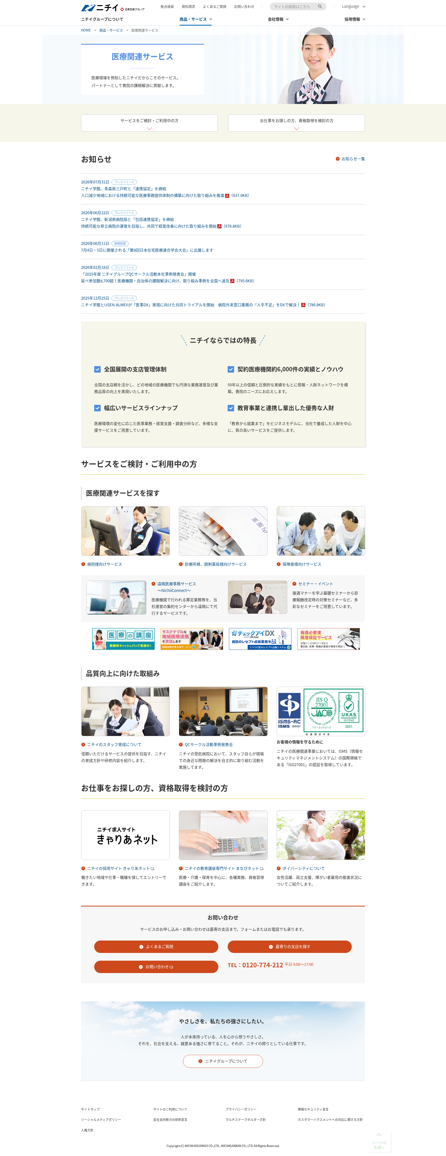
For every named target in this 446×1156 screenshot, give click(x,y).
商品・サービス (111, 30)
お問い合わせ (244, 6)
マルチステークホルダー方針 (246, 1119)
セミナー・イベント (315, 584)
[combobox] (298, 6)
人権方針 (87, 1130)
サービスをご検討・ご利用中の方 (150, 120)
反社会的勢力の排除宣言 (170, 1119)
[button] (196, 21)
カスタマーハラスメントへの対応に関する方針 (330, 1119)
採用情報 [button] (352, 19)
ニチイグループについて (102, 19)
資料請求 (188, 6)
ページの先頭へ (379, 1145)
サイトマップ (90, 1109)
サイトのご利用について (170, 1109)
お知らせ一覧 (353, 159)
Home (86, 30)
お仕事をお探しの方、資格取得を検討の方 (296, 120)
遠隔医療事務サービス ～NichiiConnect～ (176, 587)
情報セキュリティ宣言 (313, 1109)
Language (350, 6)
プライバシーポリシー (241, 1109)
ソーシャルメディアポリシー (101, 1119)
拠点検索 (167, 6)
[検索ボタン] (320, 6)
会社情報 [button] (275, 19)
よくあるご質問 (214, 6)
